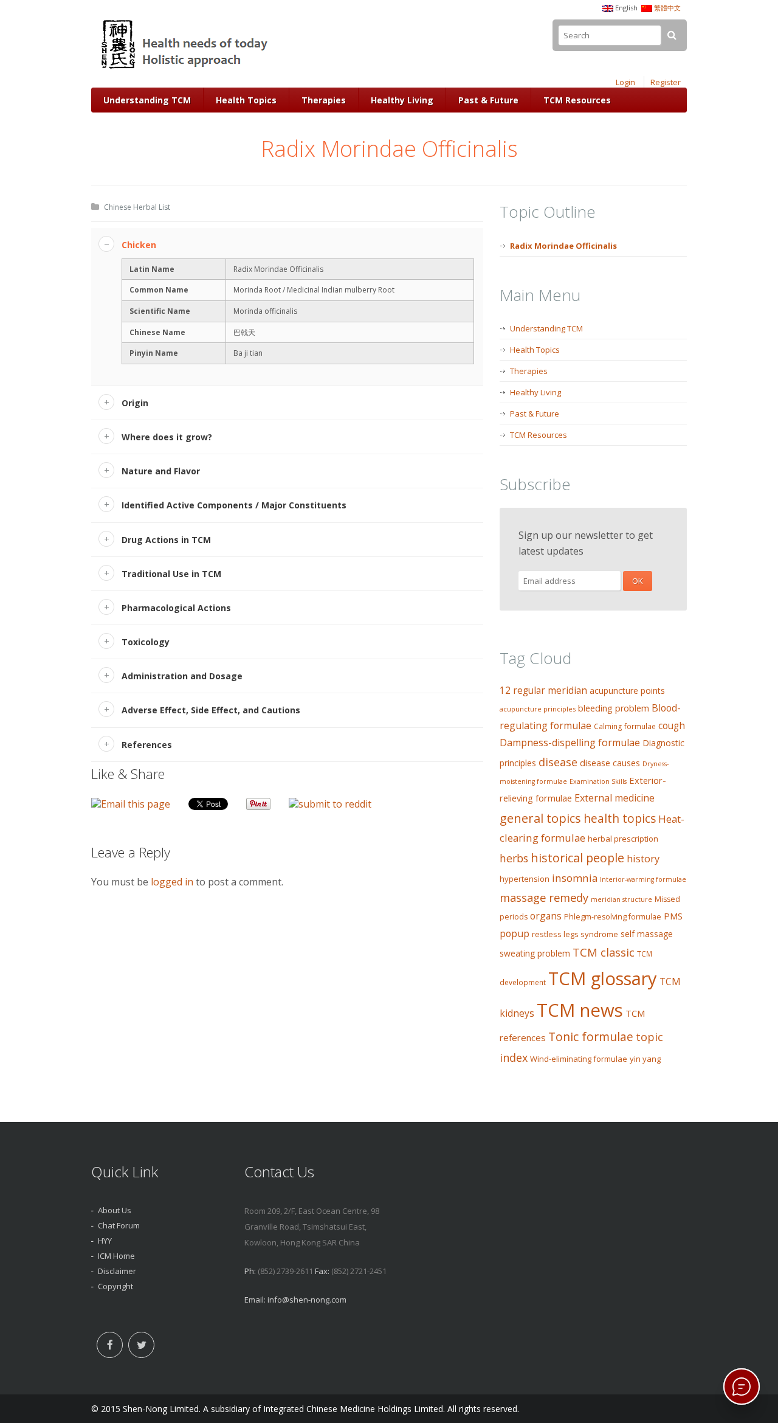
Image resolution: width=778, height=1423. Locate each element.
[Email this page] (130, 804)
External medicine (614, 798)
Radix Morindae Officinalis (563, 245)
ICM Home (116, 1255)
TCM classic (604, 952)
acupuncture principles (538, 708)
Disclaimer (117, 1270)
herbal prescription (623, 838)
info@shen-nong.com (306, 1299)
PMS (673, 916)
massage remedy (544, 897)
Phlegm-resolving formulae (612, 917)
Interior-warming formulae (643, 879)
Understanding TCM (147, 100)
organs (546, 916)
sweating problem (535, 953)
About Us (114, 1210)
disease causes (610, 763)
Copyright (115, 1286)
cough (671, 725)
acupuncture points (627, 690)
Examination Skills (598, 781)
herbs (514, 858)
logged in (172, 881)
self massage (647, 934)
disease (558, 762)
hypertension (524, 878)
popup (514, 933)
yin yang (645, 1058)
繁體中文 (667, 7)
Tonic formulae (590, 1036)
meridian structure (621, 899)
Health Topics (246, 100)
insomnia (574, 878)
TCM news (580, 1010)
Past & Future (488, 100)
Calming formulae (625, 726)
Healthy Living (402, 100)
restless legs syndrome (575, 934)
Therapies (323, 100)
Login (625, 82)
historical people (577, 858)
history (643, 858)
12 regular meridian (543, 690)
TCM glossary (602, 978)
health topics (620, 818)
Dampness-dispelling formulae (570, 742)
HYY (105, 1240)
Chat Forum (119, 1225)
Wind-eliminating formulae (578, 1058)
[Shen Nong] (185, 68)
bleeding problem (613, 708)
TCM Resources (577, 100)
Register (665, 82)
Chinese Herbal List (137, 207)
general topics (540, 817)
